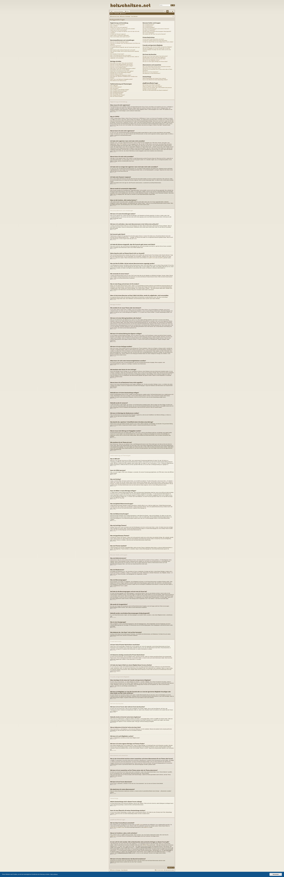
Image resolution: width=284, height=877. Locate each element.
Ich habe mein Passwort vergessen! (118, 34)
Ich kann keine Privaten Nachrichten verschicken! (153, 39)
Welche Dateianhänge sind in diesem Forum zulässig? (154, 78)
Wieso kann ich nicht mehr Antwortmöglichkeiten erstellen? (122, 68)
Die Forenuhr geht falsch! (115, 45)
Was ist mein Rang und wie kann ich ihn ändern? (120, 55)
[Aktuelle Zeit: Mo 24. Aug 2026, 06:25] (173, 16)
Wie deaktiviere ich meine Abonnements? (151, 73)
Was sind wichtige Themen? (116, 93)
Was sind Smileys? (114, 88)
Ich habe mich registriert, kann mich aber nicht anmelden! (122, 28)
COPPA (121, 144)
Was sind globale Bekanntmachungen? (118, 91)
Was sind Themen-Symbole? (116, 96)
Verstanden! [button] (276, 874)
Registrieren (123, 13)
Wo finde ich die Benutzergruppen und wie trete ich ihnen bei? (156, 28)
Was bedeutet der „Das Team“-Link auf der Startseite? (154, 34)
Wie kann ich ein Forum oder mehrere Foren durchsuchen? (155, 56)
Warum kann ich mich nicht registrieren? (119, 27)
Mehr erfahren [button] (54, 874)
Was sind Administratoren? (148, 24)
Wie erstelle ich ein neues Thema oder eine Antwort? (121, 63)
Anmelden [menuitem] (170, 11)
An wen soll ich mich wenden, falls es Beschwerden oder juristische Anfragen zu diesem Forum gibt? (157, 88)
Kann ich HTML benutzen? (116, 87)
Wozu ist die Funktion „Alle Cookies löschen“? (120, 36)
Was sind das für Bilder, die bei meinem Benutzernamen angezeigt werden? (124, 52)
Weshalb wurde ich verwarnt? (116, 73)
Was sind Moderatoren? (148, 26)
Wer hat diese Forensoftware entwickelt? (151, 84)
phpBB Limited (152, 257)
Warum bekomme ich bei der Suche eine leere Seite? (154, 58)
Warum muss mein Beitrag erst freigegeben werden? (121, 79)
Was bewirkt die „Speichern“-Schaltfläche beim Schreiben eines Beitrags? (123, 77)
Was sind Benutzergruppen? (149, 27)
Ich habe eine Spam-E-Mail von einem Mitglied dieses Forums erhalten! (158, 41)
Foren (128, 11)
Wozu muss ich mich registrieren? (117, 24)
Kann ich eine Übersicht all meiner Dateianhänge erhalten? (155, 79)
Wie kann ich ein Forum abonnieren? (150, 71)
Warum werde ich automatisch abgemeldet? (119, 35)
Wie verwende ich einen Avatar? (117, 54)
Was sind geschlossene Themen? (117, 95)
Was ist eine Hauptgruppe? (148, 32)
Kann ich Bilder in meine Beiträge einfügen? (119, 89)
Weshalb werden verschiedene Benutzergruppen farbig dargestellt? (157, 31)
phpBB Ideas (113, 836)
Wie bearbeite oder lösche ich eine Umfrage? (119, 69)
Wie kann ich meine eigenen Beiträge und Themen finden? (155, 61)
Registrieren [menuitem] (173, 11)
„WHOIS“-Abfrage (146, 845)
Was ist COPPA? (114, 26)
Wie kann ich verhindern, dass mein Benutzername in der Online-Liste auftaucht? (125, 44)
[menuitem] (165, 11)
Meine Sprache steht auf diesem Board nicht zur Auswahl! (122, 49)
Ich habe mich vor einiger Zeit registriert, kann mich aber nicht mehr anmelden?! (124, 32)
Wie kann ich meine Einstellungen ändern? (119, 41)
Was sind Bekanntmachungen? (117, 92)
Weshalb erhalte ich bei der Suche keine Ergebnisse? (154, 57)
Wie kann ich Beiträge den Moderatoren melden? (120, 75)
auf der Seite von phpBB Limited (117, 827)
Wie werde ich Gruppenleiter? (149, 30)
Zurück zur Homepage (118, 11)
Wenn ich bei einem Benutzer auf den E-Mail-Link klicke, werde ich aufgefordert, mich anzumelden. (124, 57)
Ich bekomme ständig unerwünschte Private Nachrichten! (155, 40)
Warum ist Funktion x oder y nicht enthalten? (152, 86)
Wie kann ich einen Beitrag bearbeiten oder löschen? (121, 64)
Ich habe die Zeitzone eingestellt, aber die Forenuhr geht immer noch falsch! (125, 48)
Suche (112, 13)
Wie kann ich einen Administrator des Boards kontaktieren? (155, 90)
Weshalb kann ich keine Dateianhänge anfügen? (120, 72)
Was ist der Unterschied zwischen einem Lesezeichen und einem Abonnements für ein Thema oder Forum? (157, 67)
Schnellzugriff (112, 11)
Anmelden (117, 13)
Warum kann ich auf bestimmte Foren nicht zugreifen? (121, 71)
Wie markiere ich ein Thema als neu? (118, 80)
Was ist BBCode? (114, 85)
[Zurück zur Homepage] (139, 5)
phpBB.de (161, 257)
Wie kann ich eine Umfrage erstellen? (118, 67)
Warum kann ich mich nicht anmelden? (118, 30)
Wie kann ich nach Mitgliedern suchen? (151, 60)
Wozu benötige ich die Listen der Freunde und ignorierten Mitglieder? (157, 47)
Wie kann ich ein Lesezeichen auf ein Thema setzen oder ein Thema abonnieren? (157, 70)
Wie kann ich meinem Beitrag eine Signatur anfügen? (121, 65)
